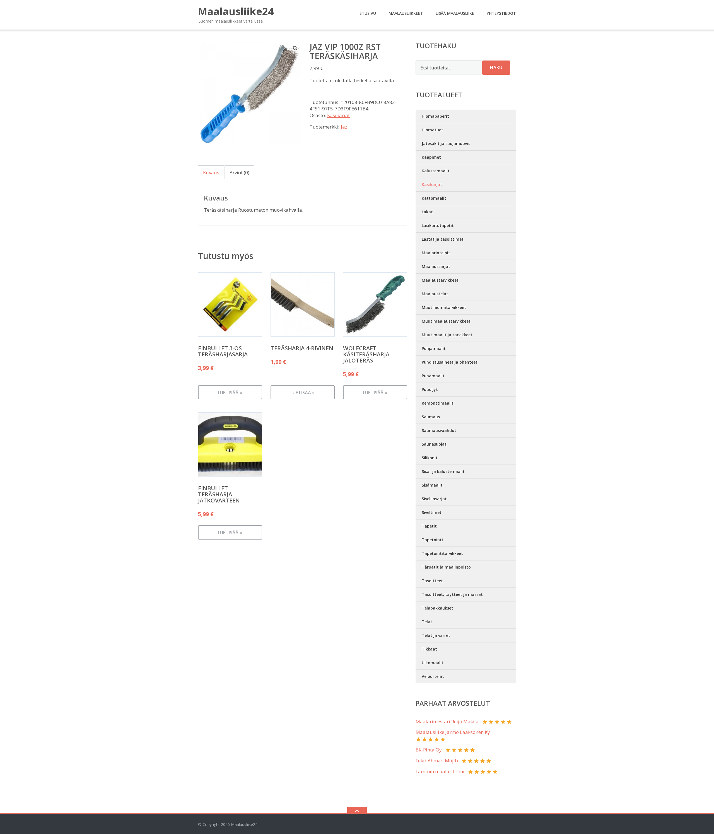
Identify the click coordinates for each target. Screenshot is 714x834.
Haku (496, 67)
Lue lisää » (230, 393)
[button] (295, 48)
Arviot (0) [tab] (239, 172)
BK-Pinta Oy (429, 749)
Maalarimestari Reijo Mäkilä (447, 721)
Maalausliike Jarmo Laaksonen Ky (453, 732)
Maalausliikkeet (406, 13)
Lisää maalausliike (455, 13)
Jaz (344, 127)
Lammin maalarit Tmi (440, 771)
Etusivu (368, 13)
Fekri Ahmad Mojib (437, 760)
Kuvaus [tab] (211, 172)
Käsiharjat (338, 115)
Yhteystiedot (501, 13)
